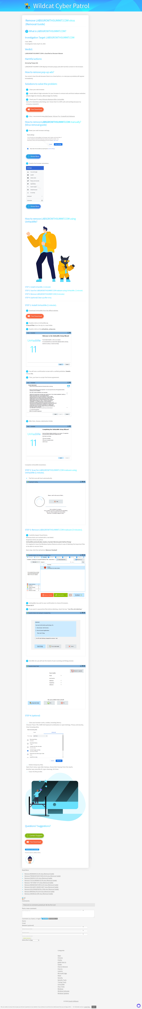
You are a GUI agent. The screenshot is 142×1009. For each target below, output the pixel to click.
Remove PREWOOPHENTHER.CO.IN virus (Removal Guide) (42, 876)
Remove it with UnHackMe (32, 849)
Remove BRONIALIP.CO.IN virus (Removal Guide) (39, 891)
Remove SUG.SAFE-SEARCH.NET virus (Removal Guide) (41, 887)
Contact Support (35, 835)
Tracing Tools (62, 982)
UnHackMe (32, 603)
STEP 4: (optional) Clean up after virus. (38, 297)
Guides (60, 964)
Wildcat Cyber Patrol (61, 5)
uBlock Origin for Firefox (49, 96)
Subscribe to (26, 940)
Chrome (60, 958)
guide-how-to (62, 962)
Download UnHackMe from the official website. (43, 310)
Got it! (93, 1007)
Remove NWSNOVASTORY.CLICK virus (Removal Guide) (41, 885)
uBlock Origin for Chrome (34, 96)
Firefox (60, 960)
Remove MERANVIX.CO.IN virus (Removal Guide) (39, 874)
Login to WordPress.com (53, 918)
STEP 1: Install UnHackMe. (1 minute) (38, 287)
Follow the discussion (23, 899)
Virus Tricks (61, 987)
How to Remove (63, 967)
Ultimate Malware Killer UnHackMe (53, 99)
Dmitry (39, 852)
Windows (60, 989)
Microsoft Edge (62, 973)
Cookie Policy (87, 1007)
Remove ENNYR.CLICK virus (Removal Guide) (38, 878)
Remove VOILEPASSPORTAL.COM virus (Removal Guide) (42, 889)
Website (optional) (28, 925)
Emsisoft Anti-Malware (68, 116)
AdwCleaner (48, 116)
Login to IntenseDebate (44, 918)
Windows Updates (63, 993)
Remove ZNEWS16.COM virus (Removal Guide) (39, 894)
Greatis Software (73, 1001)
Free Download (36, 109)
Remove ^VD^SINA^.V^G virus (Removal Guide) (39, 883)
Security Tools (62, 980)
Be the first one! (51, 905)
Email (24, 923)
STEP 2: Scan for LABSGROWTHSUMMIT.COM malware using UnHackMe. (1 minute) (54, 290)
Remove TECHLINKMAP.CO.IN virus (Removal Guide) (41, 880)
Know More (34, 156)
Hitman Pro (56, 116)
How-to (60, 969)
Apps (59, 956)
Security (60, 978)
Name (24, 921)
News (59, 976)
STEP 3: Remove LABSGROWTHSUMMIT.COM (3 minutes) (44, 294)
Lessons (60, 971)
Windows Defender (63, 991)
